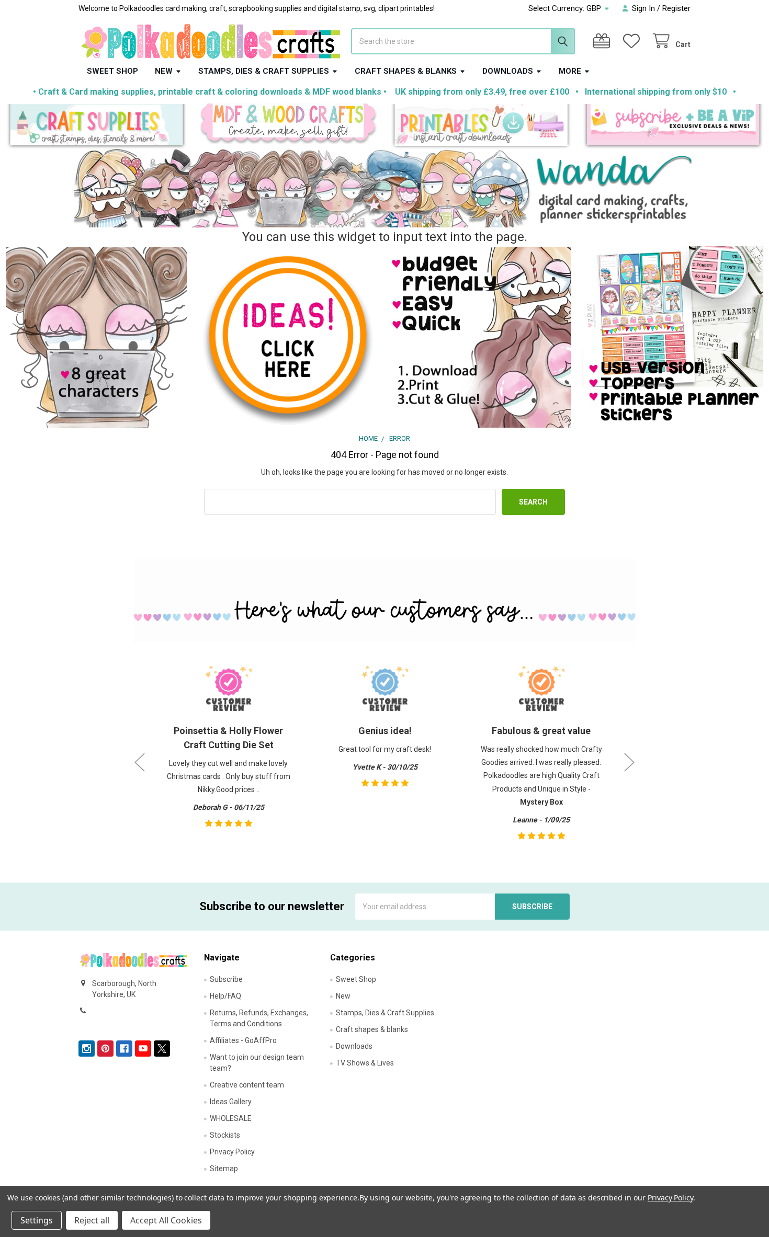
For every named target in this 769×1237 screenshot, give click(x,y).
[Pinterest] (105, 1048)
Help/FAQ (225, 996)
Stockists (225, 1135)
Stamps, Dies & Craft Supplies (263, 71)
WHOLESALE (231, 1118)
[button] (96, 127)
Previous (139, 762)
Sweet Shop (112, 71)
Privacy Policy (232, 1152)
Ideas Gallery (231, 1101)
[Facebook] (124, 1048)
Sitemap (224, 1168)
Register (676, 8)
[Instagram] (86, 1048)
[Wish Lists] (633, 41)
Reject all (91, 1220)
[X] (162, 1048)
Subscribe (226, 979)
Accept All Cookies (166, 1220)
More (570, 71)
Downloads (507, 71)
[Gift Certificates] (604, 41)
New (164, 71)
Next (629, 762)
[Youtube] (143, 1048)
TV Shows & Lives (365, 1063)
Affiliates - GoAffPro (243, 1040)
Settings (36, 1220)
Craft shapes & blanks (406, 71)
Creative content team (247, 1085)
